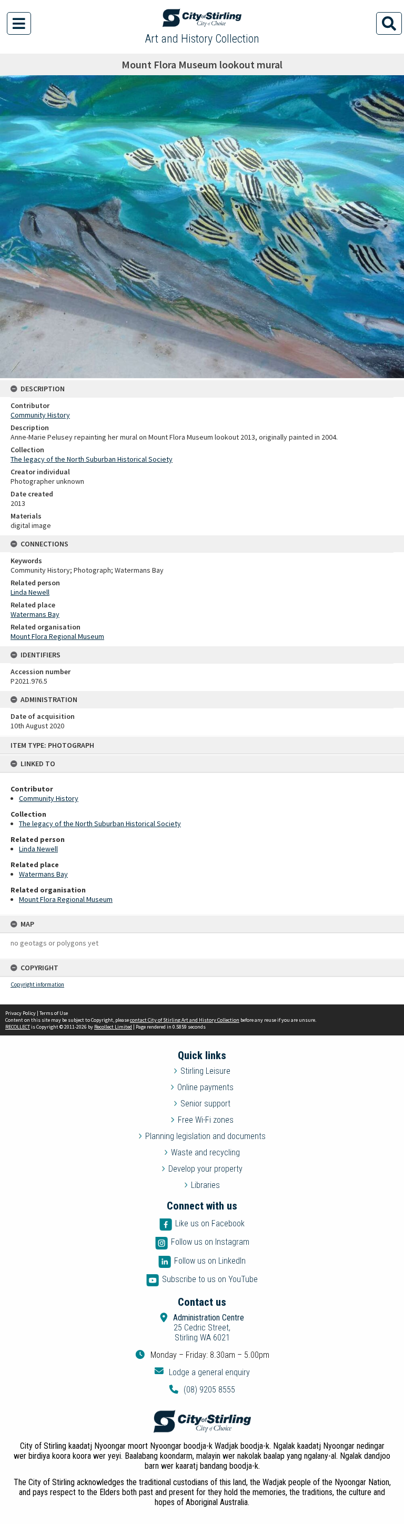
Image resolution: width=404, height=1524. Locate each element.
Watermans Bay (43, 874)
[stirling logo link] (202, 1421)
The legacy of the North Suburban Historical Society (100, 823)
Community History (48, 798)
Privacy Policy (20, 1013)
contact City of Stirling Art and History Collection (184, 1020)
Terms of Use (53, 1013)
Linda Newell (38, 849)
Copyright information (37, 984)
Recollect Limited (113, 1026)
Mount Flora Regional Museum (66, 899)
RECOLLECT (17, 1026)
